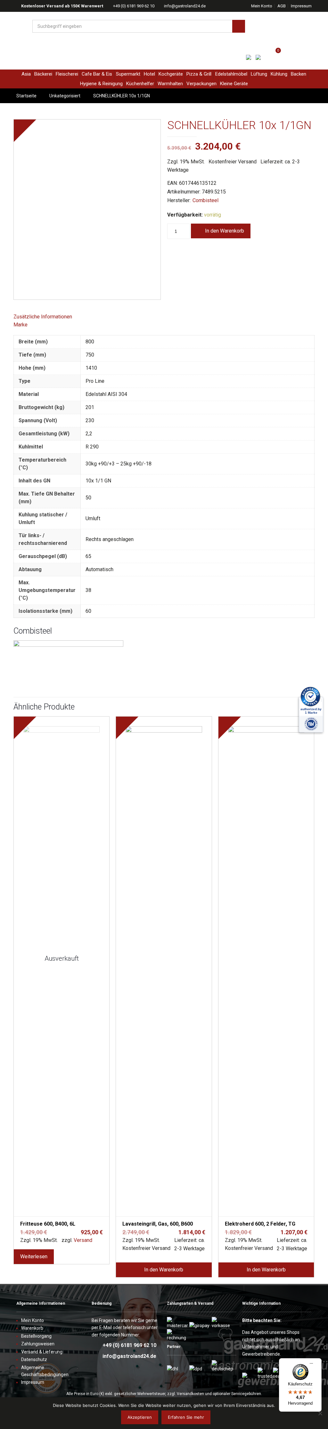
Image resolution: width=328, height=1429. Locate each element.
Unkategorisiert (64, 95)
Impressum (301, 6)
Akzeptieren (139, 1417)
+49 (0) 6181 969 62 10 (133, 6)
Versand (83, 1240)
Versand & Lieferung (41, 1351)
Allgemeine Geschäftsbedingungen (45, 1371)
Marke (20, 325)
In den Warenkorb (224, 231)
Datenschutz (34, 1359)
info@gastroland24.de (185, 6)
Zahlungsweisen (37, 1343)
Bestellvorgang (36, 1336)
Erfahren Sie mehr (186, 1417)
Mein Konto (261, 6)
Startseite (26, 95)
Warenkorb (32, 1328)
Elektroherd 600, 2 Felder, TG (260, 1224)
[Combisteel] (68, 645)
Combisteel (205, 200)
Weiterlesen (33, 1256)
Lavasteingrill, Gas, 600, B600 (157, 1224)
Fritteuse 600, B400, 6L (47, 1224)
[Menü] (311, 1366)
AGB (281, 6)
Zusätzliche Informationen (42, 317)
